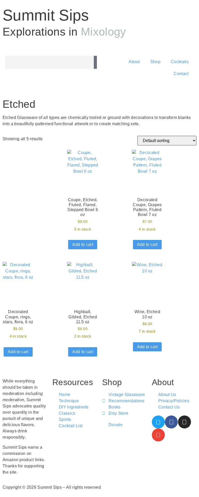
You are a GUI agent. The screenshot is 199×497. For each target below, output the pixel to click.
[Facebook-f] (171, 421)
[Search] (95, 62)
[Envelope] (158, 434)
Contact (181, 73)
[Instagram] (184, 421)
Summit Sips (46, 15)
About (134, 61)
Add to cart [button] (82, 244)
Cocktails (180, 61)
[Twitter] (158, 421)
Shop (155, 61)
